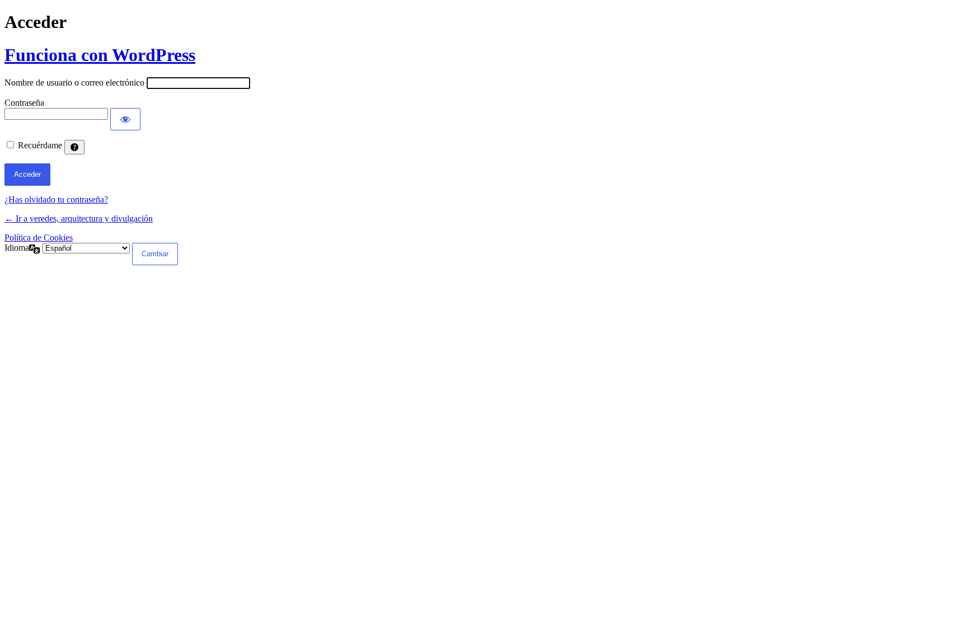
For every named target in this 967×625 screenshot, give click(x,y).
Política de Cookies (38, 237)
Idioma (16, 247)
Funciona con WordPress (99, 55)
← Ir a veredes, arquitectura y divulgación (78, 218)
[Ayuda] (74, 147)
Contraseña (24, 102)
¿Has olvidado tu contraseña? (56, 199)
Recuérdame (40, 145)
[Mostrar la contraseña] (125, 119)
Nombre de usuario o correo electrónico (74, 82)
